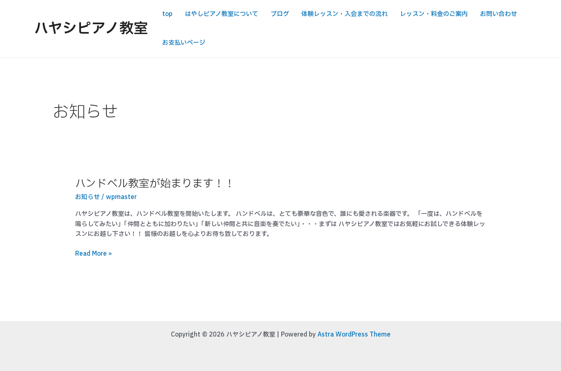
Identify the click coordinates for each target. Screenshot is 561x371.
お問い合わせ (498, 14)
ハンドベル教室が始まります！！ (155, 184)
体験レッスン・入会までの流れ (344, 14)
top (167, 14)
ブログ (280, 14)
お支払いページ (183, 43)
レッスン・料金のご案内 (434, 14)
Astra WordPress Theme (354, 334)
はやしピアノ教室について (221, 14)
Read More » (93, 254)
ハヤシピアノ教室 (91, 28)
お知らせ (87, 197)
